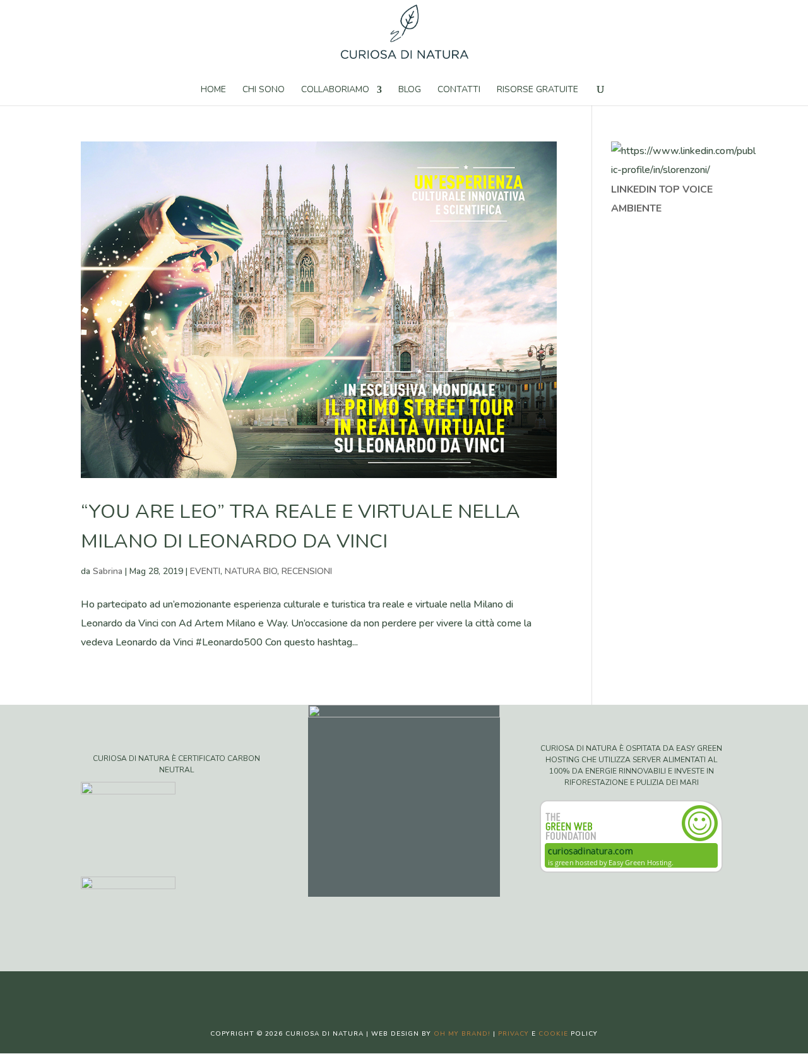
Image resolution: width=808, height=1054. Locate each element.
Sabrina (107, 571)
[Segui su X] (391, 991)
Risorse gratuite (537, 90)
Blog (409, 90)
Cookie (553, 1033)
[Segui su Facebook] (366, 991)
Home (213, 90)
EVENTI (205, 571)
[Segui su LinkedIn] (442, 991)
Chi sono (263, 90)
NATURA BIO (251, 571)
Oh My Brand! (462, 1033)
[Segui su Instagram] (417, 991)
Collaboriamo (335, 90)
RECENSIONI (307, 571)
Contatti (458, 90)
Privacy (513, 1033)
